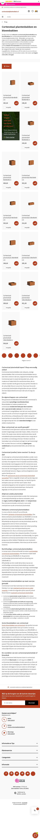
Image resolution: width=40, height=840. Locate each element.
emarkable (24, 802)
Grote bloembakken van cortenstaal (13, 625)
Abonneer (31, 703)
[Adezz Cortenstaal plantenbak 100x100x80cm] (11, 322)
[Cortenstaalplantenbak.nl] (9, 11)
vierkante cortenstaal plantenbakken (20, 514)
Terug (5, 22)
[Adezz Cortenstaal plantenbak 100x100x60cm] (29, 282)
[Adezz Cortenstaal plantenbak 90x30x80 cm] (29, 162)
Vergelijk (8, 107)
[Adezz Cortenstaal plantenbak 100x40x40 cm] (29, 202)
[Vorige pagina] (4, 355)
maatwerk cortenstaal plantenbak (22, 593)
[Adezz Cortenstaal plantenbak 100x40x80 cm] (11, 242)
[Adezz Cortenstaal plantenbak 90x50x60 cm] (11, 202)
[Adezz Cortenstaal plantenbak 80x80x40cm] (29, 82)
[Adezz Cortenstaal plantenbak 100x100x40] (11, 282)
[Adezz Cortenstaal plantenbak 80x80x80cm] (11, 162)
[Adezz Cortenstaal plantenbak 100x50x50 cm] (29, 242)
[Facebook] (6, 773)
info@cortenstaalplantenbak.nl (16, 727)
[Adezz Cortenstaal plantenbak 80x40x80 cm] (11, 82)
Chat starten (10, 137)
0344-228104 (11, 720)
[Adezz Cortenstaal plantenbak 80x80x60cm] (29, 122)
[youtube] (27, 773)
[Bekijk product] (16, 103)
